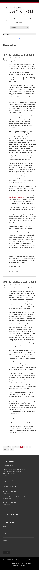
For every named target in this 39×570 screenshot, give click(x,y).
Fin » (12, 449)
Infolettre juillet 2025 (9, 502)
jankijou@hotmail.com (9, 481)
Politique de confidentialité (16, 563)
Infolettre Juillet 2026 (9, 491)
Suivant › (6, 449)
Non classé (17, 57)
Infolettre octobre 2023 (22, 281)
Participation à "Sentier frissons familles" (16, 497)
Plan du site (23, 565)
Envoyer (6, 552)
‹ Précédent (7, 447)
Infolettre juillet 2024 (21, 54)
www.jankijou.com (14, 326)
